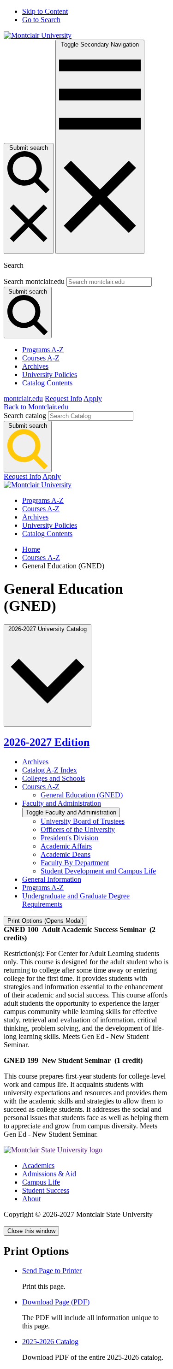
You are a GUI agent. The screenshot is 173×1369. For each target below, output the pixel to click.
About (31, 1199)
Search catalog (25, 415)
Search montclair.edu (34, 281)
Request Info (63, 398)
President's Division (69, 838)
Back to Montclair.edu (36, 407)
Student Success (45, 1190)
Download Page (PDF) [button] (55, 1302)
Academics (38, 1165)
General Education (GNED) (82, 795)
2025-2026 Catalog (50, 1341)
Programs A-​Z (43, 887)
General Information (51, 879)
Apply (93, 398)
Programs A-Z (43, 350)
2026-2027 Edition (46, 742)
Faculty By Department (75, 863)
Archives (35, 366)
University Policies (49, 374)
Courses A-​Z (41, 787)
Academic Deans (65, 854)
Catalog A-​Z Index (49, 770)
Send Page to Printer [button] (52, 1271)
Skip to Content (45, 11)
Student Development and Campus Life (98, 871)
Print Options (45, 920)
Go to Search (41, 20)
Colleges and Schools (53, 778)
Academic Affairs (66, 846)
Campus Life (41, 1182)
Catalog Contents (47, 383)
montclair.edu (23, 398)
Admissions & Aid (49, 1174)
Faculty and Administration (61, 803)
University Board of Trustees (83, 821)
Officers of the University (78, 829)
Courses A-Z (41, 358)
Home (31, 549)
